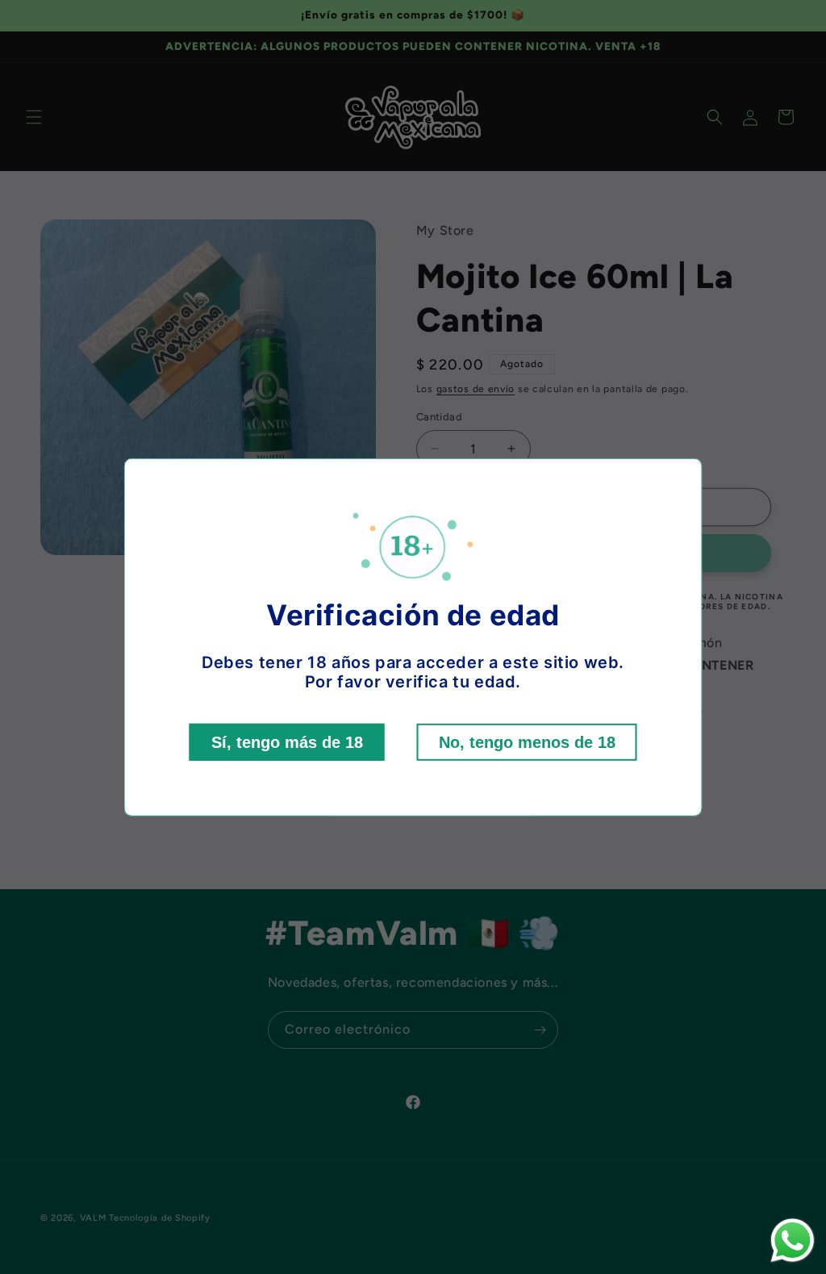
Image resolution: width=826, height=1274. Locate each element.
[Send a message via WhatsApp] (792, 1240)
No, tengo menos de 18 (527, 742)
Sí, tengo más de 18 (287, 742)
